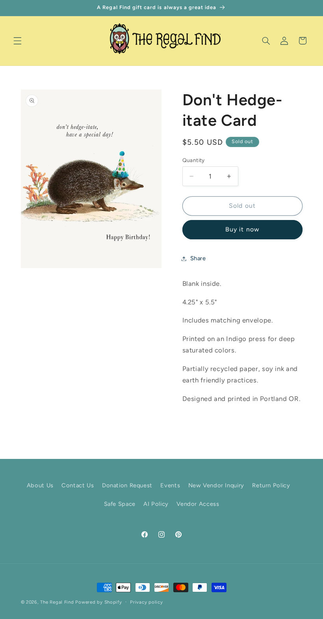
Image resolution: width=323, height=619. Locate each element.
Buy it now (242, 229)
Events (170, 485)
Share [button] (198, 258)
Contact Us (77, 485)
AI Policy (156, 503)
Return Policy (271, 485)
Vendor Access (197, 503)
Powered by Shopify (98, 602)
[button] (17, 41)
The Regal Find (57, 602)
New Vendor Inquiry (216, 485)
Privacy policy (146, 602)
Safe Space (120, 503)
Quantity (193, 160)
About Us (40, 485)
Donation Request (127, 485)
